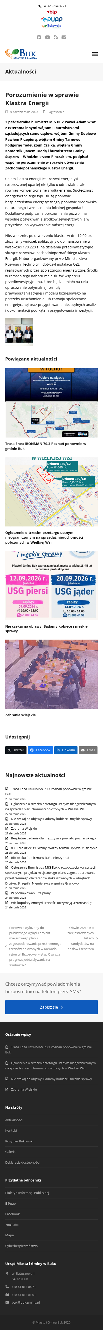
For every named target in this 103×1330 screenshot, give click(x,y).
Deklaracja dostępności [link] (22, 1162)
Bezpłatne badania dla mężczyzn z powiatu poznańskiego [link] (53, 838)
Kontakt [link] (11, 1130)
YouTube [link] (11, 1224)
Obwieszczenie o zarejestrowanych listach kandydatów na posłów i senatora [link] (81, 938)
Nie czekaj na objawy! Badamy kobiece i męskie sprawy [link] (51, 818)
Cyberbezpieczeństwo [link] (21, 1246)
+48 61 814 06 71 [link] (54, 6)
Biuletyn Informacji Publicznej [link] (27, 1192)
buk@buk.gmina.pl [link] (26, 1302)
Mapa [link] (9, 1235)
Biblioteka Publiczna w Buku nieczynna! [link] (40, 857)
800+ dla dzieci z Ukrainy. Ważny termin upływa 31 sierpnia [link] (54, 848)
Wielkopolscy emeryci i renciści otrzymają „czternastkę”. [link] (52, 902)
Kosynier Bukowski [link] (19, 1141)
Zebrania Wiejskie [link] (20, 715)
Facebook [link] (12, 1214)
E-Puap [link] (10, 1203)
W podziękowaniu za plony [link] (31, 893)
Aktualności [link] (13, 1120)
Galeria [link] (10, 1151)
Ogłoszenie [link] (56, 112)
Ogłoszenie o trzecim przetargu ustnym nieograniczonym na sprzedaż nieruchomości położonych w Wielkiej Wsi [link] (44, 537)
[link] (51, 13)
